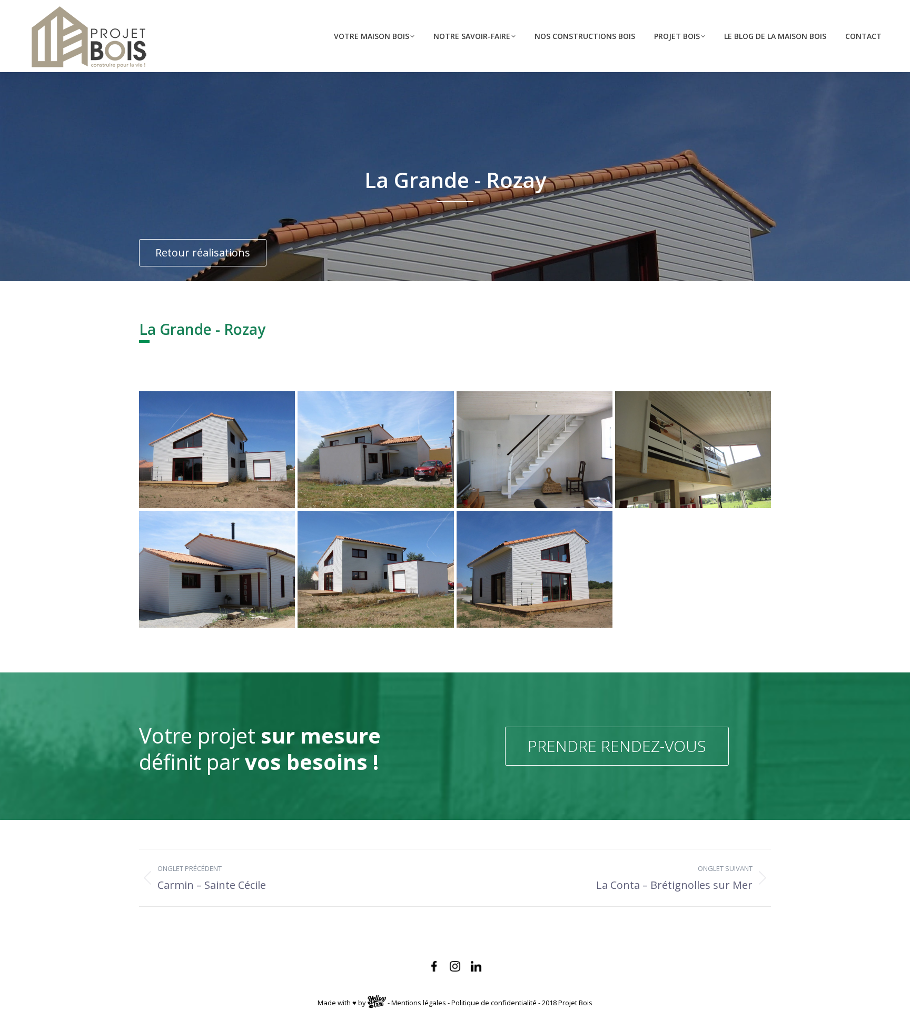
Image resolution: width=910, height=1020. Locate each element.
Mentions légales (418, 1003)
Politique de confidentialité (494, 1003)
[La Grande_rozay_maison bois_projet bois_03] (534, 569)
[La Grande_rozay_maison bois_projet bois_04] (217, 449)
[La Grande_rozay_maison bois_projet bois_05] (375, 449)
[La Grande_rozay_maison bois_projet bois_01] (217, 569)
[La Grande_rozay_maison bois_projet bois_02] (375, 569)
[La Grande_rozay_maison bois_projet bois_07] (693, 449)
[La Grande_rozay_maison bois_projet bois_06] (534, 449)
